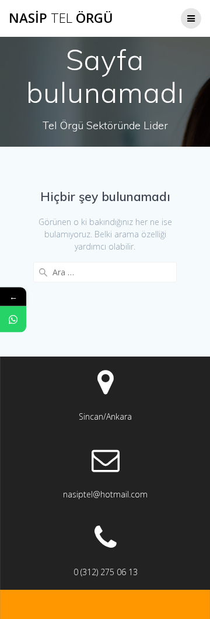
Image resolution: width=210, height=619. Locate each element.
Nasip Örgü (61, 18)
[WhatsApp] (13, 319)
